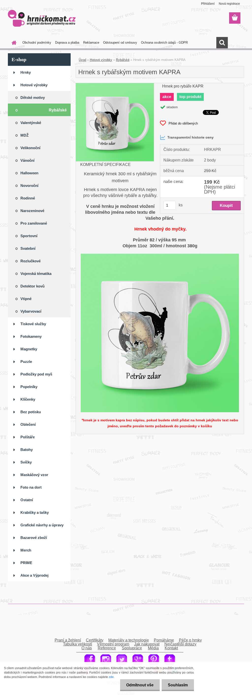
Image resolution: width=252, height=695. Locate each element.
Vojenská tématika (35, 273)
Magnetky (28, 349)
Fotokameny (31, 336)
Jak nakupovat (146, 644)
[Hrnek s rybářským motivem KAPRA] (115, 85)
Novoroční (29, 185)
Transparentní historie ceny (190, 137)
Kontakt (171, 648)
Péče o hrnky (190, 640)
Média (153, 648)
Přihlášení (208, 3)
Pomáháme (164, 640)
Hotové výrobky (33, 85)
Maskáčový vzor (34, 475)
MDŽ (24, 135)
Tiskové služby (33, 324)
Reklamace (91, 42)
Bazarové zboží (33, 537)
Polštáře (27, 437)
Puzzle (26, 361)
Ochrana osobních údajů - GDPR (164, 42)
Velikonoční (30, 148)
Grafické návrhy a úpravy (41, 525)
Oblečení (28, 424)
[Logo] (42, 18)
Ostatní (26, 500)
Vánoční (27, 160)
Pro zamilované (33, 223)
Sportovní (28, 236)
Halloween (29, 173)
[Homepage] (13, 42)
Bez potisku (30, 412)
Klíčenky (27, 399)
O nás (86, 648)
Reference (107, 648)
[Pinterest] (153, 656)
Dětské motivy (32, 97)
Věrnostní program (113, 644)
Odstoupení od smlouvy (120, 42)
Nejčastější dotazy (180, 644)
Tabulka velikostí (77, 644)
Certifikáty (94, 640)
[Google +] (137, 656)
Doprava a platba (67, 42)
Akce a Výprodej (34, 575)
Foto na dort (31, 487)
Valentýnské (30, 123)
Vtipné (26, 299)
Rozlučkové (30, 261)
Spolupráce (132, 648)
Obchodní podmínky (36, 42)
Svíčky (26, 462)
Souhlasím (178, 685)
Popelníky (28, 387)
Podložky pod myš (36, 374)
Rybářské (58, 110)
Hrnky (25, 72)
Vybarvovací (30, 311)
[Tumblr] (169, 656)
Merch (25, 550)
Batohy (26, 449)
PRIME (26, 563)
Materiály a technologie (128, 640)
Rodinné (27, 198)
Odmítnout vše (140, 685)
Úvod (82, 60)
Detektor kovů (32, 286)
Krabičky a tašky (34, 512)
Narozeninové (32, 211)
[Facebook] (89, 656)
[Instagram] (105, 656)
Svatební (27, 248)
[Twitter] (121, 656)
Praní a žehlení (68, 640)
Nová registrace (229, 3)
